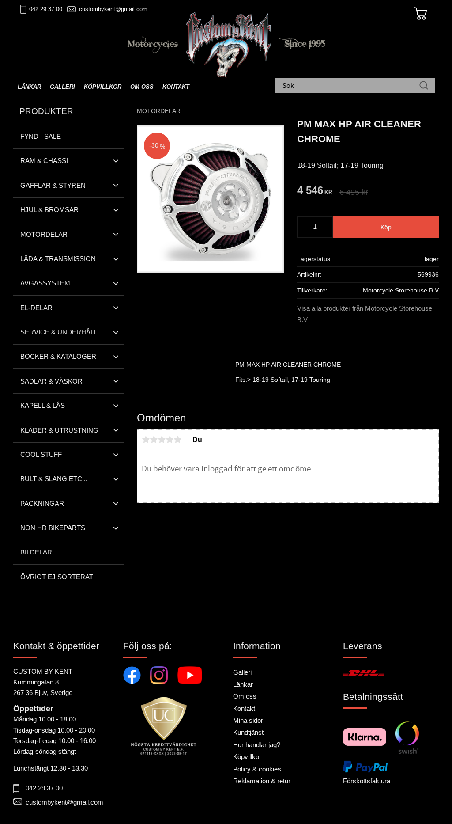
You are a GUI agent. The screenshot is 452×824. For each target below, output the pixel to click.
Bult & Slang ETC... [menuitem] (53, 478)
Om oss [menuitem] (142, 87)
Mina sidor (248, 720)
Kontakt (244, 708)
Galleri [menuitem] (62, 87)
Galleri (242, 672)
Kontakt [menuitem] (175, 87)
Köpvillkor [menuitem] (102, 87)
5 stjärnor (177, 440)
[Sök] (423, 86)
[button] (116, 160)
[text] (314, 191)
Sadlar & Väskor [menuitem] (51, 381)
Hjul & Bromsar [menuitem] (49, 209)
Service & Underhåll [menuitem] (59, 332)
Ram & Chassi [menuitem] (44, 160)
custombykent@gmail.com (113, 9)
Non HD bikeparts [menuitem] (52, 528)
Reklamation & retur (261, 781)
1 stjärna (146, 440)
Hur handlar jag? (256, 744)
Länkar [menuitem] (29, 87)
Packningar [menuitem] (42, 503)
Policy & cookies (257, 769)
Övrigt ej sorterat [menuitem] (56, 577)
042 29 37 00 (45, 9)
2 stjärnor (154, 440)
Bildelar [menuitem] (36, 552)
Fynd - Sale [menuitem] (40, 136)
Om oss (244, 696)
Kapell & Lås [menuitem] (42, 405)
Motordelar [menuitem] (44, 234)
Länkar (243, 684)
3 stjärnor (162, 440)
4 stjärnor (169, 440)
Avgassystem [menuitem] (45, 283)
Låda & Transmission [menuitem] (58, 258)
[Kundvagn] (420, 13)
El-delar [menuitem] (36, 307)
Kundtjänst (248, 732)
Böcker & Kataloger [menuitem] (58, 356)
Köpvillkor (247, 756)
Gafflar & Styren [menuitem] (53, 185)
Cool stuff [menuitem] (41, 454)
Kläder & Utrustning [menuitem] (59, 430)
